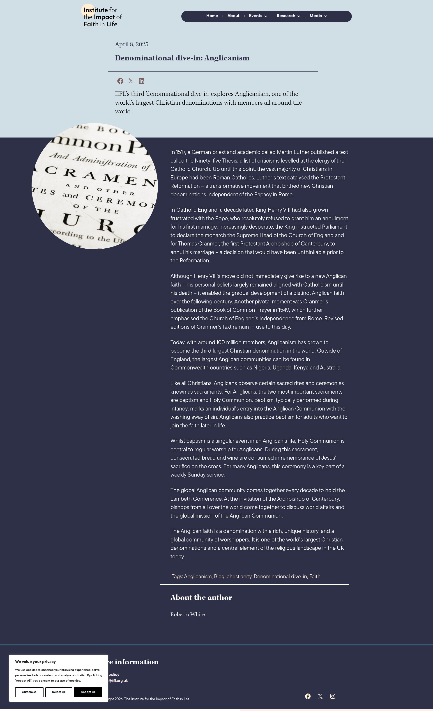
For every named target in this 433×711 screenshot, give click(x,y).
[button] (120, 81)
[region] (58, 678)
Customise (29, 692)
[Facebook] (307, 696)
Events (255, 16)
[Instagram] (332, 696)
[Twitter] (320, 696)
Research (286, 16)
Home (212, 16)
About (234, 16)
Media (316, 16)
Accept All (88, 692)
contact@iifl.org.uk (111, 681)
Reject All (58, 692)
